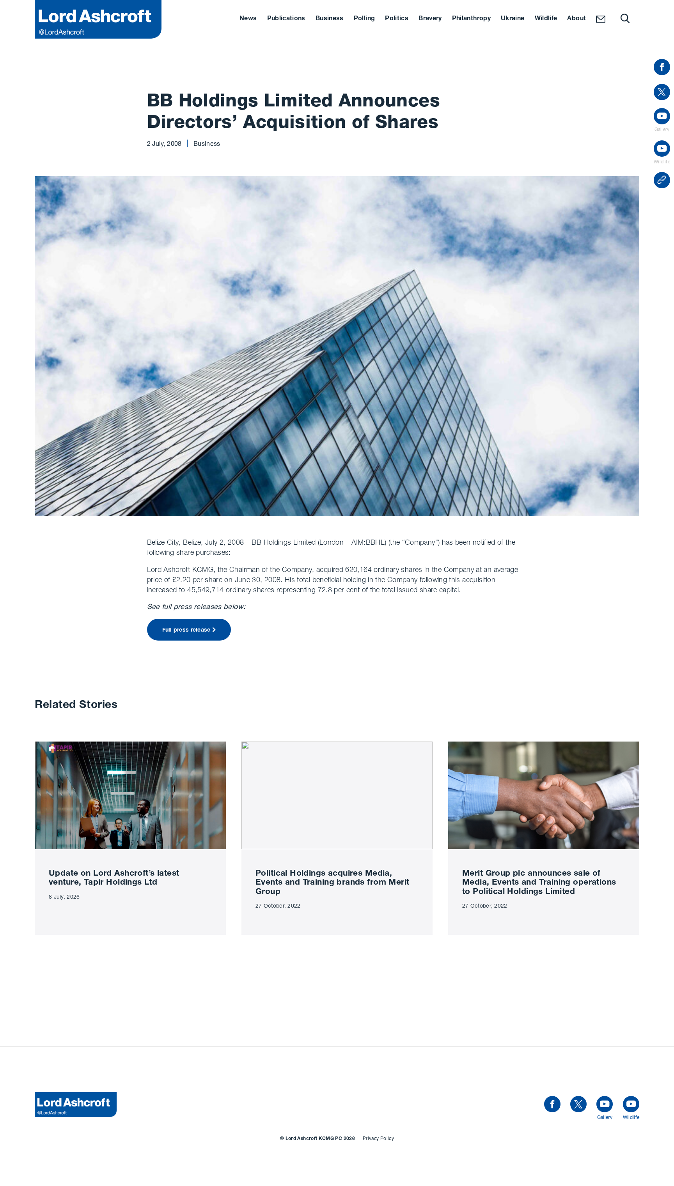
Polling (364, 19)
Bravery (430, 19)
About (576, 19)
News (248, 19)
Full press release (186, 630)
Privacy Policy (378, 1138)
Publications (286, 19)
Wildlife (546, 19)
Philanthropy (471, 19)
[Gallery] (604, 1104)
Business (330, 19)
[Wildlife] (631, 1104)
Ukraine (513, 19)
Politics (396, 19)
